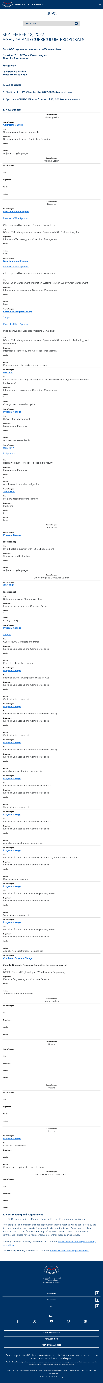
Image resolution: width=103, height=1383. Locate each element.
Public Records (52, 1373)
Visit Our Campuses (51, 1345)
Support (7, 317)
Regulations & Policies (29, 1371)
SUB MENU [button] (30, 23)
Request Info (51, 1339)
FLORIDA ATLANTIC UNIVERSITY (30, 4)
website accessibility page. (60, 1358)
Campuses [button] (51, 1293)
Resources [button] (51, 1300)
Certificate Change (13, 124)
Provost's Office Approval (16, 218)
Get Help (63, 1371)
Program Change (12, 535)
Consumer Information (49, 1371)
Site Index (73, 1371)
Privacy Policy (12, 1371)
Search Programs (51, 1333)
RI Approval (9, 453)
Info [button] (51, 1306)
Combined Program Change (17, 958)
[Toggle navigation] (100, 4)
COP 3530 (8, 585)
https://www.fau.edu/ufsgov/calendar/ (69, 1250)
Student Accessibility (87, 1371)
